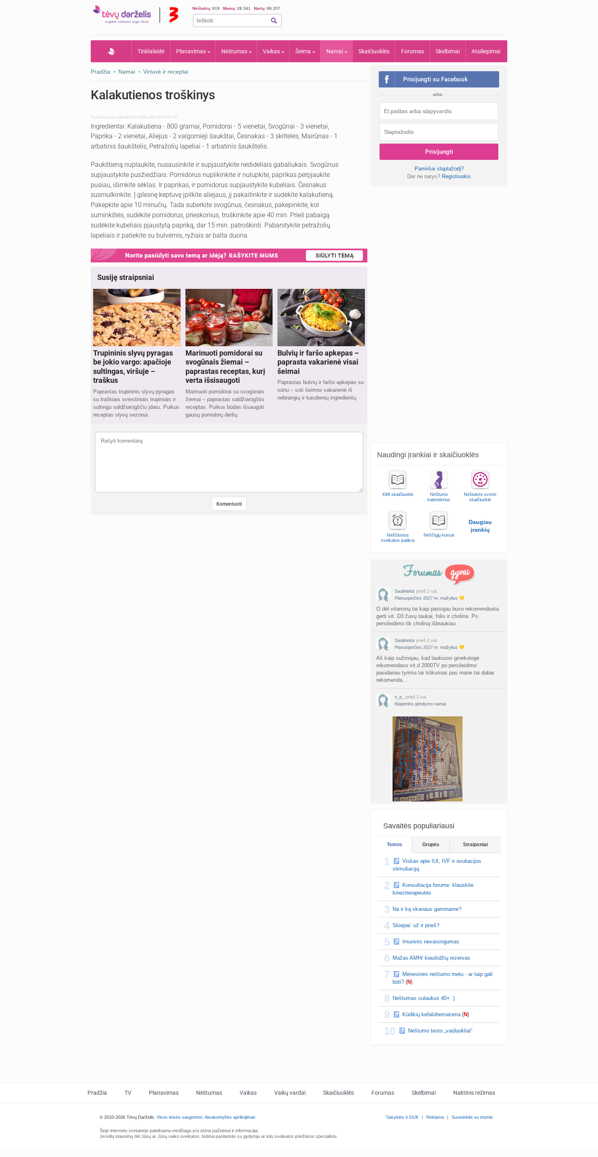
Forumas (412, 51)
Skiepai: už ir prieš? (416, 925)
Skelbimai (448, 51)
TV (127, 1092)
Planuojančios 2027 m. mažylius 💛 (430, 598)
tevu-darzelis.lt (120, 117)
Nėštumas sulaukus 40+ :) (424, 998)
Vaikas (271, 51)
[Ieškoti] (274, 20)
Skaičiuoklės (373, 51)
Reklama (435, 1117)
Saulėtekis (405, 591)
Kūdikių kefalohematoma (431, 1014)
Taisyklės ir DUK (402, 1117)
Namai (334, 51)
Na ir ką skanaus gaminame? (427, 909)
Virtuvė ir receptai (165, 71)
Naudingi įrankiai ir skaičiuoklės (428, 455)
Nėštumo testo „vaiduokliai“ (440, 1031)
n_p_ (399, 696)
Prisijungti (439, 151)
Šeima (303, 51)
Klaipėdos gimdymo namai (420, 703)
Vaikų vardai (290, 1092)
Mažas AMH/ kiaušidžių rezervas (431, 958)
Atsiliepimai (485, 51)
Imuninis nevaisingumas (430, 942)
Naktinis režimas (474, 1092)
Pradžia (111, 51)
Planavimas (191, 51)
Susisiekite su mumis (472, 1117)
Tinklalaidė (150, 51)
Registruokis (456, 176)
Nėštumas (234, 51)
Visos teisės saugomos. (180, 1117)
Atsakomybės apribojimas (230, 1117)
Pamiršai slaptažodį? (439, 169)
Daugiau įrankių (480, 526)
